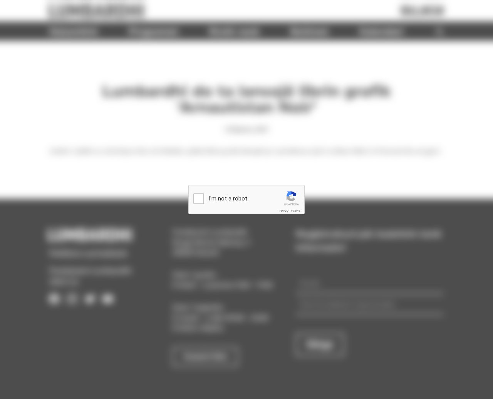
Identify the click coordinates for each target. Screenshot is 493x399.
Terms (295, 211)
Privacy (283, 211)
